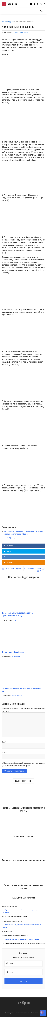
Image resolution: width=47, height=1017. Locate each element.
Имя (4, 742)
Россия (19, 695)
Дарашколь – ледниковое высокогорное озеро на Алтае (23, 860)
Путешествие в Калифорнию (23, 836)
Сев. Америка (15, 656)
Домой (4, 22)
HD (7, 538)
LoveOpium (10, 4)
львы (17, 538)
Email (4, 752)
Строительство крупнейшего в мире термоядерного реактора (23, 887)
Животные (24, 33)
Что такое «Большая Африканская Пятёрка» (23, 531)
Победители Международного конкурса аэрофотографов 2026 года (23, 809)
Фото (14, 620)
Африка (11, 22)
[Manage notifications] (42, 1012)
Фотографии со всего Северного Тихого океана (22, 939)
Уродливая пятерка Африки (16, 534)
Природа (14, 695)
